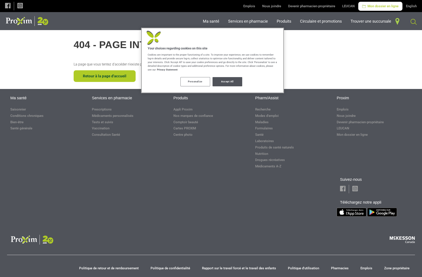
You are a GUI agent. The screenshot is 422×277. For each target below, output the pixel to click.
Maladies (262, 122)
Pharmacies (340, 268)
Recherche (263, 109)
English (411, 6)
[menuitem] (212, 21)
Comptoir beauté (185, 122)
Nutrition (261, 154)
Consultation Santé (106, 135)
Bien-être (17, 122)
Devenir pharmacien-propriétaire (311, 6)
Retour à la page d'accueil (104, 76)
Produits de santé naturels (274, 147)
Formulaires (264, 128)
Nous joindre (271, 6)
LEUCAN (348, 6)
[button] (8, 6)
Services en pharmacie (112, 98)
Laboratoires (264, 141)
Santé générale (21, 128)
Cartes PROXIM (184, 128)
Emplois (249, 6)
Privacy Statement (167, 69)
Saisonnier (18, 109)
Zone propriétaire (396, 268)
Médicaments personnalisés (112, 116)
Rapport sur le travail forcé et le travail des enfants (239, 268)
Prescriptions (102, 109)
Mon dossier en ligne (382, 6)
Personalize (195, 81)
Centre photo (183, 135)
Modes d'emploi (267, 116)
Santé (259, 135)
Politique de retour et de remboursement (109, 268)
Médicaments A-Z (268, 166)
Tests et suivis (102, 122)
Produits (180, 98)
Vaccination (100, 128)
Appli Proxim (183, 109)
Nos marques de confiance (193, 116)
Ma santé (18, 98)
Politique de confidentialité (170, 268)
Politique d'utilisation (303, 268)
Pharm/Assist (266, 98)
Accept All (227, 81)
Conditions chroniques (27, 116)
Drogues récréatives (270, 160)
